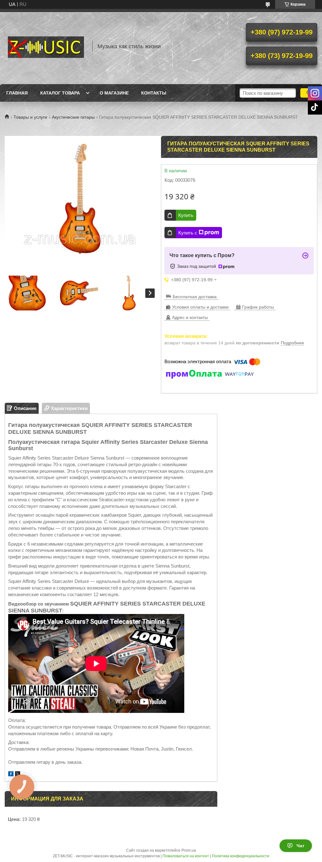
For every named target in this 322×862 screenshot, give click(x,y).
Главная (17, 92)
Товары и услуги (30, 117)
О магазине (114, 92)
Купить (185, 215)
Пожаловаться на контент (186, 856)
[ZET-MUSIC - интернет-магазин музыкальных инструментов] (45, 46)
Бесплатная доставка (195, 296)
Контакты (153, 92)
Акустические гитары (73, 117)
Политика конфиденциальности (240, 856)
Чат (300, 845)
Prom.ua (188, 850)
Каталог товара (60, 92)
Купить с (187, 232)
